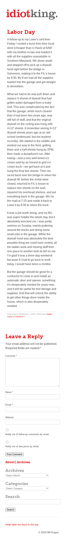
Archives (23, 462)
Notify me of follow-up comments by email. (27, 434)
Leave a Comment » (16, 316)
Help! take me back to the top (21, 524)
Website (9, 417)
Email (9, 404)
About (10, 462)
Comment (11, 356)
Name (9, 392)
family (49, 314)
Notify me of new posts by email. (22, 446)
